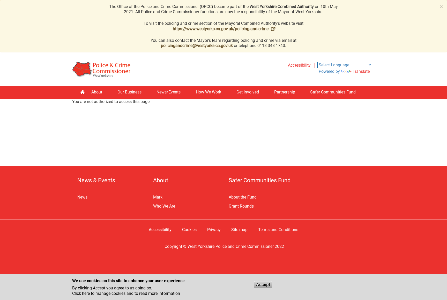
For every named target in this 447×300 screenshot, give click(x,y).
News (82, 197)
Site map (239, 229)
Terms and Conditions (278, 229)
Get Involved (247, 92)
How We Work (208, 92)
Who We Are (164, 206)
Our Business (129, 92)
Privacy (214, 229)
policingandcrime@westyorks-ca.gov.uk (197, 45)
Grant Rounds (241, 206)
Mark (157, 197)
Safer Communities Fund (333, 92)
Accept (263, 284)
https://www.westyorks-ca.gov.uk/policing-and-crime (221, 28)
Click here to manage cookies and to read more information (126, 293)
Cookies (189, 229)
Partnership (284, 92)
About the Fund (243, 197)
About (96, 92)
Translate (361, 71)
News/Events (169, 92)
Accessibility (299, 65)
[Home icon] (82, 92)
